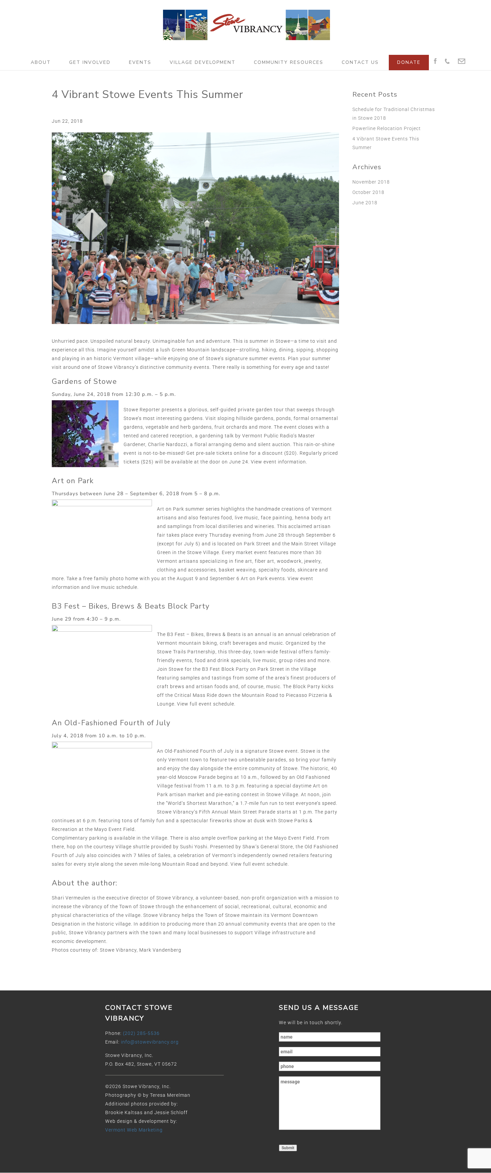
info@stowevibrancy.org (150, 1042)
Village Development (202, 62)
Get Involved (90, 62)
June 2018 (364, 202)
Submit (288, 1148)
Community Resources (288, 62)
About (41, 62)
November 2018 (371, 182)
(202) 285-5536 (141, 1033)
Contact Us (360, 62)
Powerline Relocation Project (386, 128)
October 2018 (368, 192)
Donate (409, 62)
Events (140, 62)
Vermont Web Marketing (134, 1130)
